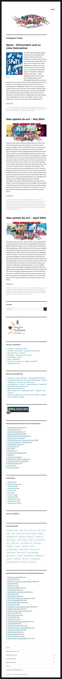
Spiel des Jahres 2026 (14, 363)
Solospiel (44, 108)
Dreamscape (9, 201)
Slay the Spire (12, 596)
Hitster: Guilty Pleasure (36, 201)
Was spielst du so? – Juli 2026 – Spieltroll (20, 384)
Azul (32, 199)
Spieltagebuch (39, 555)
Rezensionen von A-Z (12, 651)
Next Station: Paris (22, 202)
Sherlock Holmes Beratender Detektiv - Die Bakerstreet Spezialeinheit (23, 292)
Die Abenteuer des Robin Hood (17, 592)
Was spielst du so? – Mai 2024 (25, 119)
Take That (25, 559)
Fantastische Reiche (14, 630)
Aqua (24, 287)
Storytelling (17, 559)
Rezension (15, 107)
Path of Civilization (41, 291)
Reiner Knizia (21, 552)
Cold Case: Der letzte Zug (15, 438)
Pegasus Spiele (17, 108)
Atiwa (29, 199)
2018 (21, 530)
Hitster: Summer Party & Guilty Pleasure (20, 581)
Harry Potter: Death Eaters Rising (18, 598)
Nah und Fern (12, 615)
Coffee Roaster (40, 378)
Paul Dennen (30, 202)
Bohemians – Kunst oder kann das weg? (20, 355)
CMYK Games (38, 287)
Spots (12, 110)
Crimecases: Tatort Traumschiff (17, 461)
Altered (25, 199)
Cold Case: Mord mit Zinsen (16, 427)
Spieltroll (8, 110)
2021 (34, 530)
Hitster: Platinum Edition (15, 432)
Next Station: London (11, 291)
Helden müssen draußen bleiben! (18, 638)
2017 (16, 530)
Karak (9, 585)
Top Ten (10, 465)
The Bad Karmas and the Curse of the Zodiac (21, 440)
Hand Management (26, 543)
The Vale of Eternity (22, 207)
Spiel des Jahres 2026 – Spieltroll (18, 390)
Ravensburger (11, 552)
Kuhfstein (15, 202)
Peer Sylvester (37, 202)
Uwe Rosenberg (32, 207)
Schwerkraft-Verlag (32, 552)
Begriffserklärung (13, 484)
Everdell (10, 617)
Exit (8, 543)
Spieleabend (11, 497)
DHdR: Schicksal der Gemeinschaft (18, 436)
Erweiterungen (12, 488)
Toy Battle (11, 451)
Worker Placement (12, 562)
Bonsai (33, 287)
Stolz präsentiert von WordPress (19, 674)
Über (7, 666)
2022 (39, 530)
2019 (25, 530)
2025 (12, 533)
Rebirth (10, 455)
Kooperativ (10, 546)
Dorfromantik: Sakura (14, 444)
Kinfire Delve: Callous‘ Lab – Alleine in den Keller (22, 361)
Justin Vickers (9, 108)
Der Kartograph (12, 634)
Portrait (10, 492)
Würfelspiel (17, 110)
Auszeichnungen (11, 658)
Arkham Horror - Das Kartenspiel (26, 533)
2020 (30, 530)
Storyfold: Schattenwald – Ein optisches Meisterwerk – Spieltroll (27, 380)
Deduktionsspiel (22, 540)
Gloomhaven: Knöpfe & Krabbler (18, 459)
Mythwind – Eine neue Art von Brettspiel (21, 382)
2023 (43, 530)
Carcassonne (39, 536)
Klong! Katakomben (14, 609)
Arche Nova (11, 613)
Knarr (44, 201)
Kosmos (17, 546)
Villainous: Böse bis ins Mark (16, 611)
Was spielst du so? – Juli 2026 (16, 353)
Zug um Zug (32, 562)
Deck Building (11, 540)
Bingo (34, 199)
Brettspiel (30, 536)
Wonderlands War (40, 207)
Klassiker (10, 490)
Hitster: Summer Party (29, 289)
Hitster (29, 201)
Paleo (9, 583)
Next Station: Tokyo (31, 291)
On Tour (10, 604)
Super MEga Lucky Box (11, 207)
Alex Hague (25, 107)
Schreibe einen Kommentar (28, 110)
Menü (53, 9)
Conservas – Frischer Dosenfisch (17, 348)
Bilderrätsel (11, 486)
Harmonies (24, 201)
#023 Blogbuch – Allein (15, 357)
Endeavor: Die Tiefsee (14, 457)
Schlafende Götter (13, 429)
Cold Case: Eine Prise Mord (16, 453)
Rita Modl (16, 204)
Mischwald (11, 623)
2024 (21, 107)
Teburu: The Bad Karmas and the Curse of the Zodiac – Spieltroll (27, 395)
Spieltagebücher (12, 501)
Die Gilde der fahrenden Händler (17, 621)
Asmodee (28, 287)
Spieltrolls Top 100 (11, 655)
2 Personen (10, 530)
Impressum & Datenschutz (14, 670)
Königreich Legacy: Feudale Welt (18, 628)
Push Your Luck (25, 108)
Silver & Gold (17, 206)
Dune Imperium (17, 201)
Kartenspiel (37, 543)
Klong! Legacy (12, 632)
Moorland (41, 289)
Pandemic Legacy (12, 549)
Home (8, 647)
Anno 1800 (11, 619)
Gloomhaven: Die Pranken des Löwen (19, 607)
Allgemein (11, 482)
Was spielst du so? (17, 199)
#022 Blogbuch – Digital (16, 397)
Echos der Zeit (12, 446)
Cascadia (39, 199)
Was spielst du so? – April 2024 (26, 217)
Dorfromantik (12, 590)
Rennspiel (31, 108)
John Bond (36, 107)
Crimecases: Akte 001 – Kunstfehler (18, 442)
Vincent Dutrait (13, 294)
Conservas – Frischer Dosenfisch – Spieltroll (21, 378)
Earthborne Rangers (14, 463)
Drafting (31, 107)
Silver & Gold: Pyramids (26, 206)
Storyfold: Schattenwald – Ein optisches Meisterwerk (24, 351)
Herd (9, 448)
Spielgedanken (12, 499)
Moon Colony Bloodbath (15, 434)
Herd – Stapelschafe (14, 359)
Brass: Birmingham (14, 600)
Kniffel (37, 289)
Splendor (39, 206)
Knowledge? (9, 202)
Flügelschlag (15, 543)
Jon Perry (41, 107)
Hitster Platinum (13, 636)
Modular (31, 546)
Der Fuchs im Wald (13, 588)
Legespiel (24, 546)
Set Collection (38, 108)
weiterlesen (9, 103)
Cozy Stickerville (13, 467)
